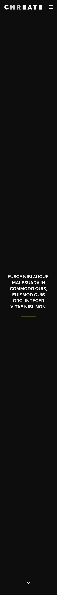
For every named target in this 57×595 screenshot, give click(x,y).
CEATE (24, 7)
